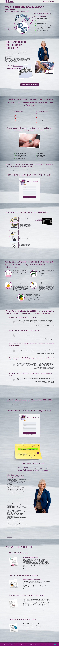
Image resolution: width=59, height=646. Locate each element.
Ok (55, 644)
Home (5, 643)
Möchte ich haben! (29, 197)
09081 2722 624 (9, 537)
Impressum (8, 643)
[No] (57, 644)
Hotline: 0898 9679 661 (48, 1)
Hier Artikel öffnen (26, 568)
